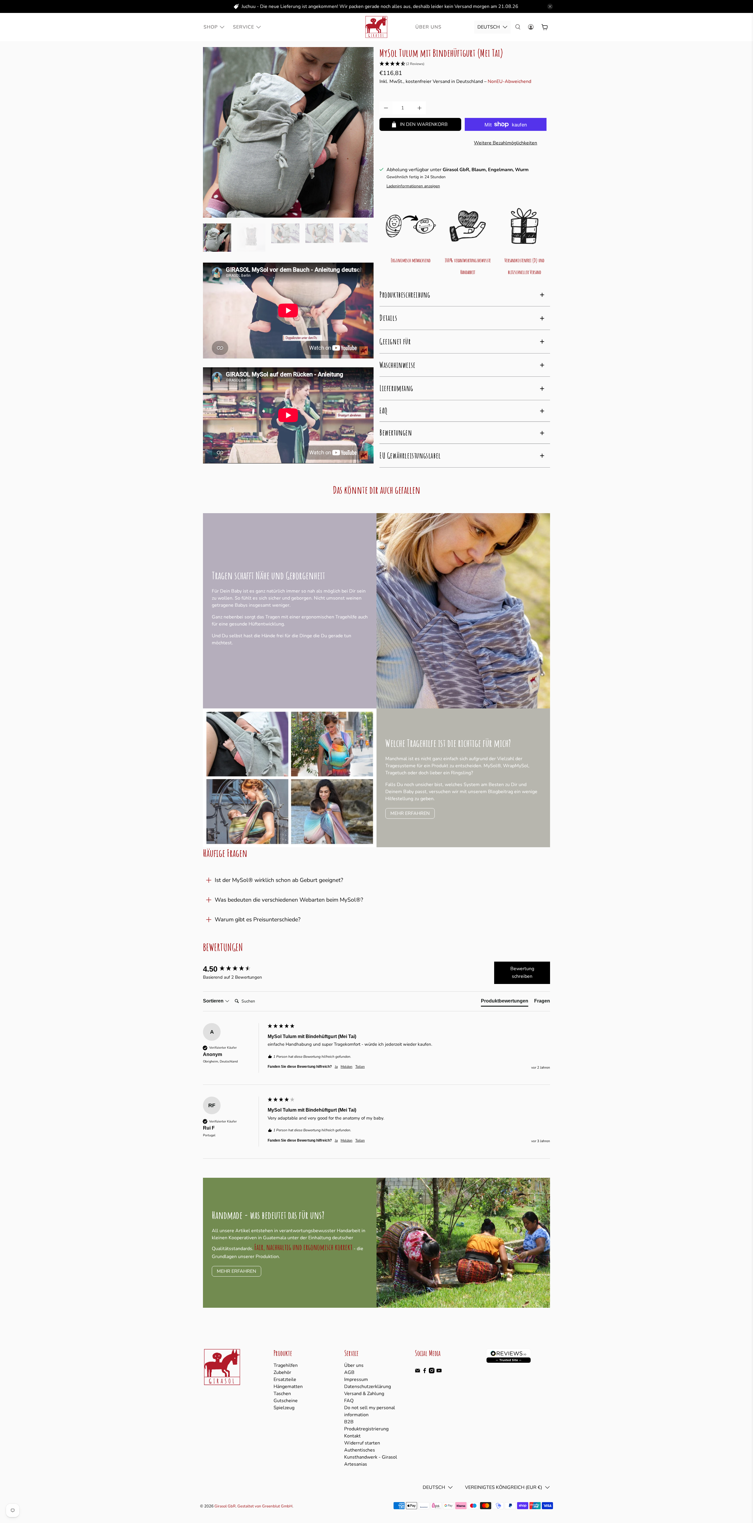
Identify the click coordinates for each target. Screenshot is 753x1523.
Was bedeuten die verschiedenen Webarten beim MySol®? (289, 900)
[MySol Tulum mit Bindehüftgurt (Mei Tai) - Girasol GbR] (288, 132)
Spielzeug (284, 1407)
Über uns (354, 1365)
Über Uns (428, 27)
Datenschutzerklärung (367, 1386)
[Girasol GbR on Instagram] (431, 1372)
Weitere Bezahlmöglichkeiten (505, 143)
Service (243, 27)
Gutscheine (286, 1400)
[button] (464, 64)
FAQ (349, 1400)
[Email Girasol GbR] (417, 1372)
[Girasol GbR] (376, 27)
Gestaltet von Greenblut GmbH (264, 1506)
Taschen (282, 1393)
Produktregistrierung (366, 1429)
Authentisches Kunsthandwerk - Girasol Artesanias (370, 1457)
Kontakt (352, 1436)
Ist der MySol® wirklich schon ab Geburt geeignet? (279, 880)
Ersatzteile (285, 1379)
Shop (211, 27)
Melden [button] (346, 1066)
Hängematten (288, 1386)
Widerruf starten (362, 1443)
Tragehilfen (286, 1365)
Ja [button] (336, 1066)
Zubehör (282, 1372)
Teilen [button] (360, 1066)
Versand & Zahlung (364, 1393)
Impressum (356, 1379)
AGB (349, 1372)
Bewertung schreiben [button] (522, 972)
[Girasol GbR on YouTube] (439, 1372)
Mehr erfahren (410, 813)
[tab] (504, 1002)
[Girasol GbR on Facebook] (424, 1372)
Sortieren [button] (214, 1000)
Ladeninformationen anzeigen (413, 186)
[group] (234, 969)
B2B (349, 1422)
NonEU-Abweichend (509, 81)
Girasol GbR (225, 1506)
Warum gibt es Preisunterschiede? (258, 919)
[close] (550, 6)
